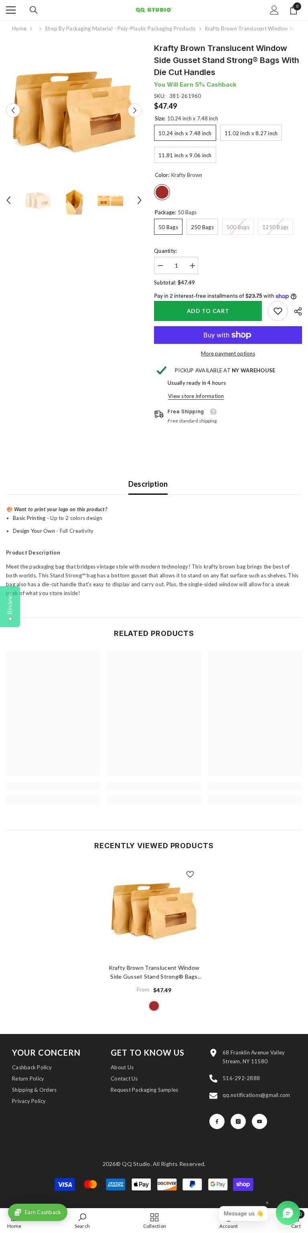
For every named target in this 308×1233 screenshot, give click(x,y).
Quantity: (165, 251)
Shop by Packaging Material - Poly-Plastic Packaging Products (120, 28)
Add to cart (208, 310)
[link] (278, 311)
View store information (196, 396)
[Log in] (274, 10)
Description (148, 483)
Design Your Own (34, 531)
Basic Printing (29, 518)
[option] (74, 110)
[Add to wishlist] (190, 874)
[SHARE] (295, 311)
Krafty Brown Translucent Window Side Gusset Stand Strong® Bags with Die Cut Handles (154, 972)
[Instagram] (238, 1121)
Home (19, 28)
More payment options (228, 353)
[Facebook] (217, 1121)
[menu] (11, 10)
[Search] (33, 10)
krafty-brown (154, 1006)
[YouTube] (259, 1121)
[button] (13, 110)
